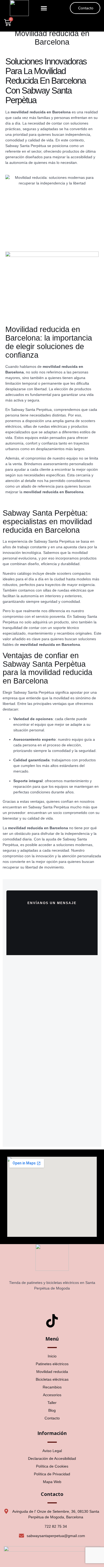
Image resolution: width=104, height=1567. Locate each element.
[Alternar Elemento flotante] (19, 1553)
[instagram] (52, 1300)
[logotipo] (19, 8)
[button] (44, 8)
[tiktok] (52, 1322)
